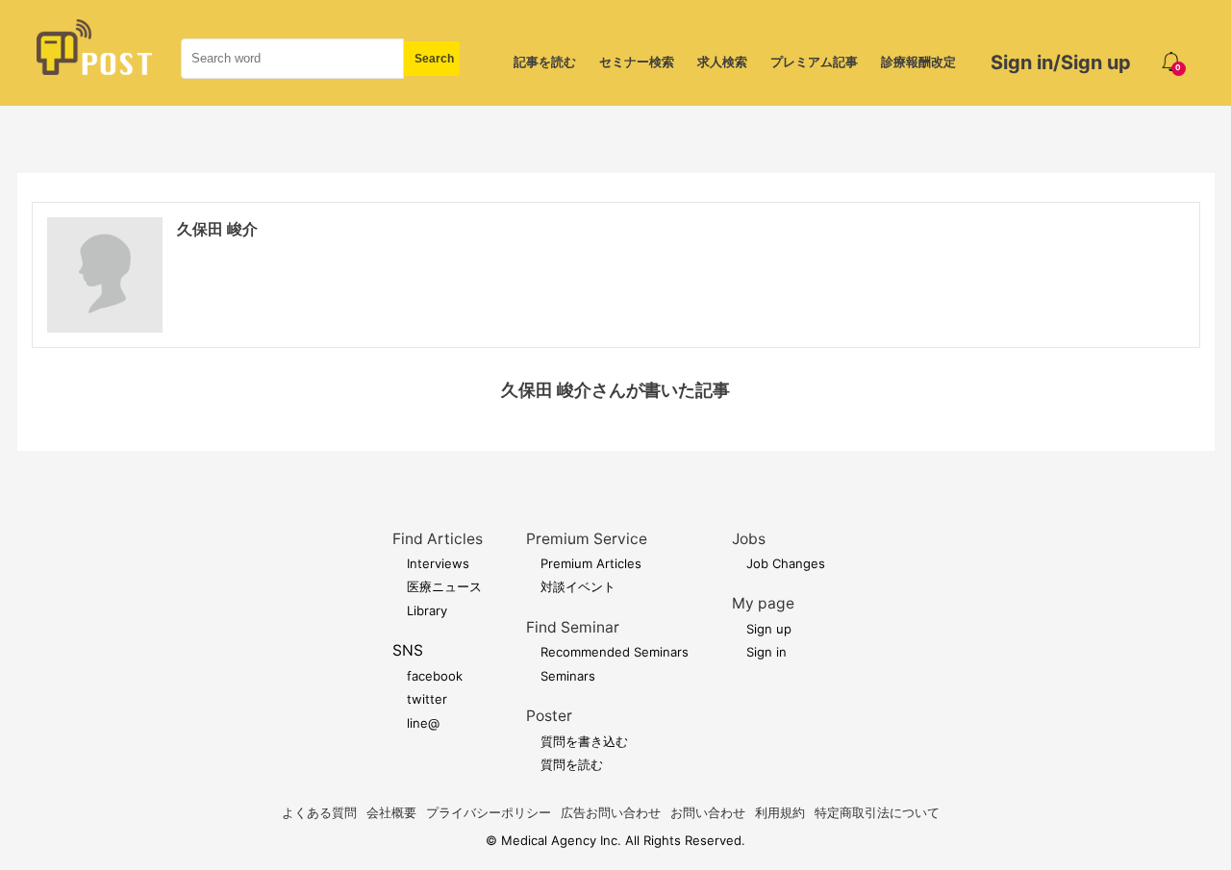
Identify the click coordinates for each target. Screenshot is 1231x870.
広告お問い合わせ (611, 812)
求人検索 (722, 61)
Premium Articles (590, 563)
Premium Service (586, 539)
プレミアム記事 (814, 61)
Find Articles (437, 539)
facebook (435, 676)
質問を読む (571, 764)
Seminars (567, 676)
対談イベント (578, 586)
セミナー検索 (636, 61)
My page (763, 603)
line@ (423, 723)
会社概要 (391, 812)
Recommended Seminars (614, 651)
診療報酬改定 (918, 61)
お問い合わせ (707, 812)
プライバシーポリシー (488, 812)
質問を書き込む (584, 741)
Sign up (768, 628)
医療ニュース (444, 586)
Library (427, 610)
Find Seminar (572, 627)
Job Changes (785, 563)
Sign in (766, 651)
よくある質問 (319, 812)
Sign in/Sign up (1061, 62)
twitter (427, 699)
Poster (549, 716)
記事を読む (545, 61)
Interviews (438, 563)
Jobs (749, 539)
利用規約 (780, 812)
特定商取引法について (877, 812)
